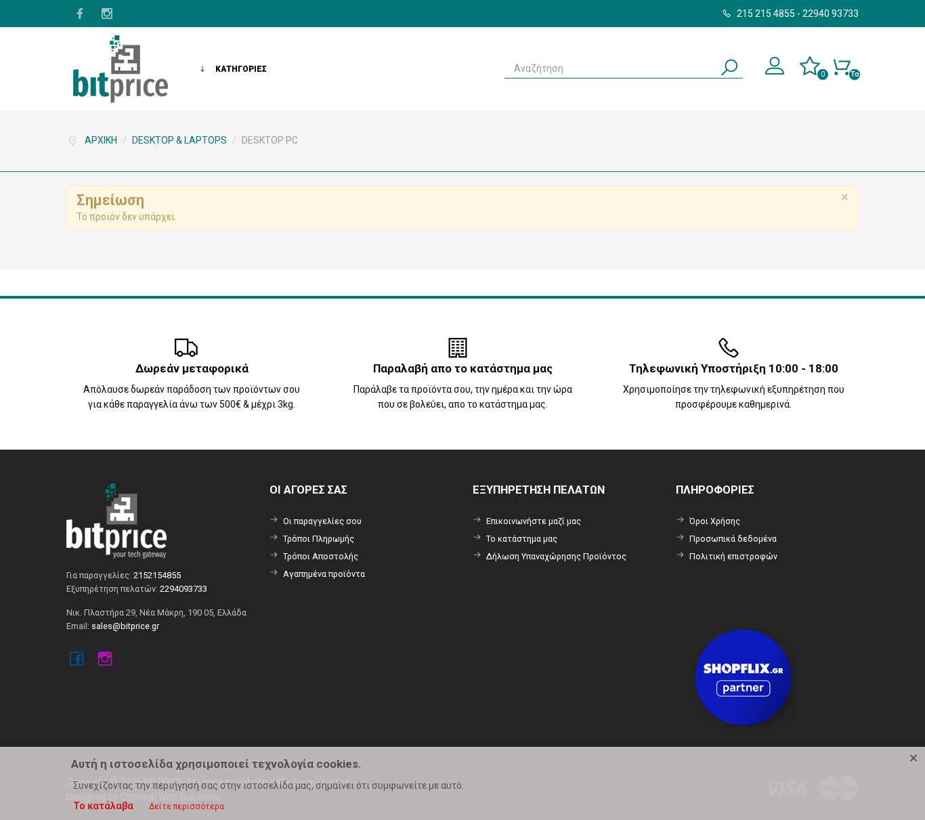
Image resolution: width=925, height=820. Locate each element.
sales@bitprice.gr (125, 626)
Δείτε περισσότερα (186, 806)
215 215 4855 (765, 13)
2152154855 (157, 575)
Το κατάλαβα (103, 805)
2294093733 (183, 589)
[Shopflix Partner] (744, 676)
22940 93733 (830, 13)
